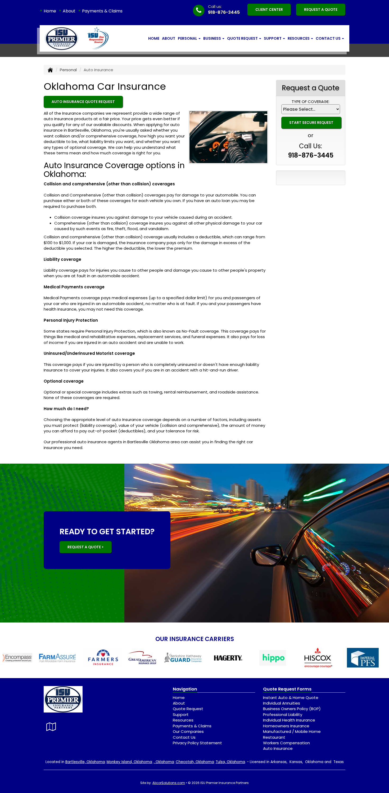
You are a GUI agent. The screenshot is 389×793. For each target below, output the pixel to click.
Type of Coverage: (310, 101)
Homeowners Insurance (286, 726)
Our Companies (188, 731)
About (69, 11)
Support (181, 714)
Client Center (269, 9)
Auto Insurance (278, 748)
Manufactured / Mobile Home (292, 731)
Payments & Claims (102, 11)
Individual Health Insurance (289, 720)
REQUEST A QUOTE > (85, 547)
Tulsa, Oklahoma (230, 761)
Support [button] (273, 38)
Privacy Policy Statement (197, 743)
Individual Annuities (281, 703)
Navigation (185, 689)
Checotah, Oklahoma (195, 761)
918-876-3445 (224, 12)
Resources (183, 720)
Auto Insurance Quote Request (83, 101)
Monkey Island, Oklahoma (129, 761)
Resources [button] (299, 38)
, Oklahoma (164, 761)
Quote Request (188, 708)
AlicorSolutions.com (168, 783)
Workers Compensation (286, 743)
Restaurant (274, 737)
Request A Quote (320, 9)
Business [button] (212, 38)
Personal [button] (188, 38)
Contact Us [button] (328, 38)
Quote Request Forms (287, 689)
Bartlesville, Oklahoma (85, 761)
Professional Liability (282, 714)
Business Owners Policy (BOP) (292, 708)
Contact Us (184, 737)
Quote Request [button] (243, 38)
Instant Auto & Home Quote (290, 697)
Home (50, 11)
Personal (68, 70)
